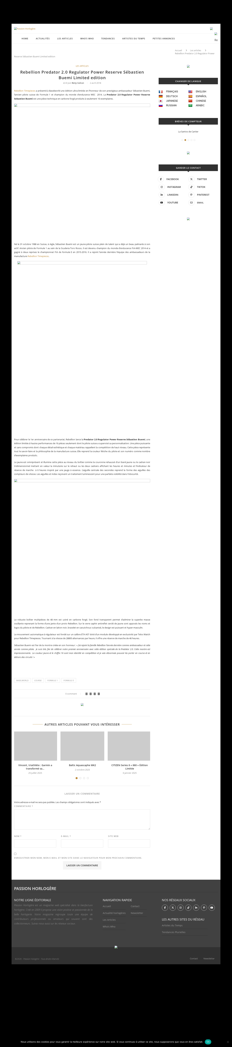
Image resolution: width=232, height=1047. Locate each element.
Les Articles (109, 919)
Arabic (200, 105)
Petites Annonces (164, 38)
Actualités (43, 38)
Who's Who (109, 926)
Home (25, 38)
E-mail (66, 836)
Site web (113, 836)
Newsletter (137, 913)
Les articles (65, 38)
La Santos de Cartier (166, 131)
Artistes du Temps (133, 38)
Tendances (108, 38)
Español (201, 96)
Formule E (69, 680)
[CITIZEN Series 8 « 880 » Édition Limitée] (129, 746)
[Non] (227, 1042)
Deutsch (172, 96)
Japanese (172, 101)
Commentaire (23, 806)
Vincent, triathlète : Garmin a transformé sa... (35, 767)
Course (38, 680)
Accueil (178, 50)
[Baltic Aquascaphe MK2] (82, 746)
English (201, 91)
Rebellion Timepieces (24, 90)
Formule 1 (52, 680)
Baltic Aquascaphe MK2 (82, 765)
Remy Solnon (78, 82)
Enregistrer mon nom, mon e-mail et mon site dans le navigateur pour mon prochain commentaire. (78, 857)
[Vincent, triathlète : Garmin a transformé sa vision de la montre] (35, 746)
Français (172, 91)
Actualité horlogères (114, 913)
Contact (135, 906)
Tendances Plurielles (173, 932)
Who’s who (87, 38)
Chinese (201, 101)
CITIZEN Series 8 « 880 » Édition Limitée (129, 767)
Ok (208, 1041)
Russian (171, 105)
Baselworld (22, 680)
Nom (18, 836)
